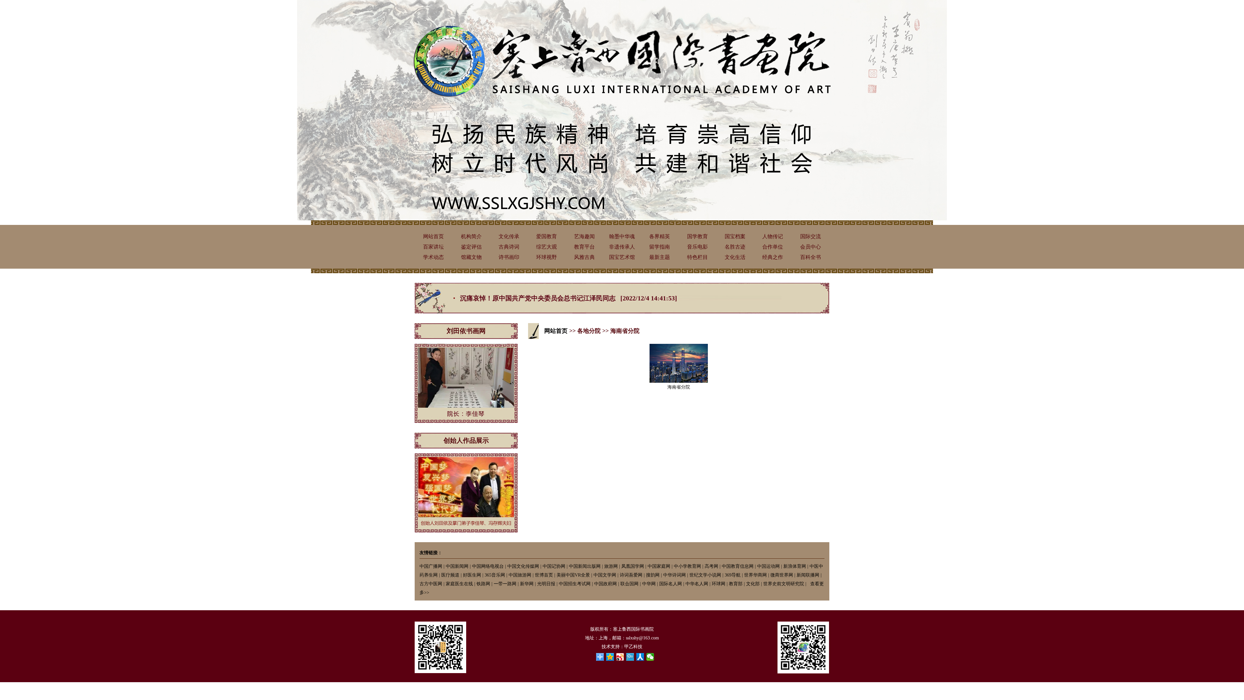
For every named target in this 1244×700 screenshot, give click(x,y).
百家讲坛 (433, 247)
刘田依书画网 (466, 330)
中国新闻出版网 (585, 566)
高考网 (711, 566)
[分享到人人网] (640, 657)
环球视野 (546, 257)
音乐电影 (697, 247)
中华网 (649, 583)
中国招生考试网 (575, 583)
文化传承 (509, 236)
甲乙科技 (633, 646)
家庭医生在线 (459, 583)
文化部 (753, 583)
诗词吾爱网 (631, 575)
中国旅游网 (520, 575)
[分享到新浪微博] (620, 657)
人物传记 (772, 236)
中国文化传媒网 (523, 566)
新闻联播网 (808, 575)
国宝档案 (735, 236)
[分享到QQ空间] (610, 657)
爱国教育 (546, 236)
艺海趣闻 (584, 236)
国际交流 (810, 236)
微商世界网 (781, 575)
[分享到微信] (650, 657)
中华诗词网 (674, 575)
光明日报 (546, 583)
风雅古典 (584, 257)
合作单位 (772, 247)
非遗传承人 (622, 247)
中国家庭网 (659, 566)
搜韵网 (653, 575)
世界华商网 (755, 575)
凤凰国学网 (632, 566)
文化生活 (735, 257)
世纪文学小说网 (705, 575)
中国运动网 (768, 566)
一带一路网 (505, 583)
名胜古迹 (735, 247)
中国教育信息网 (738, 566)
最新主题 (659, 257)
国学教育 (697, 236)
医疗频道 (450, 575)
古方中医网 (431, 583)
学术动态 (433, 257)
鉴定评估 (471, 247)
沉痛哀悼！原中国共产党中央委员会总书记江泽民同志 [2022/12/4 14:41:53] (568, 298)
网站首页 (433, 236)
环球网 (718, 583)
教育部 (736, 583)
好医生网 (472, 575)
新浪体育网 (794, 566)
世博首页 (544, 575)
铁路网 (483, 583)
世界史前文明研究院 (783, 583)
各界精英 (659, 236)
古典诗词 (509, 247)
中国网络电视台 (488, 566)
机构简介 (471, 236)
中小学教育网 (687, 566)
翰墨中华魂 (622, 236)
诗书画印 (509, 257)
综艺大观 (546, 247)
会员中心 (810, 247)
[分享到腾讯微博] (630, 657)
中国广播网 (431, 566)
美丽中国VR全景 (573, 575)
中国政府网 (605, 583)
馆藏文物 (471, 257)
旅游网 (611, 566)
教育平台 (584, 247)
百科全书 (810, 257)
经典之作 (772, 257)
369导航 (733, 575)
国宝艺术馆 (622, 257)
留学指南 (659, 247)
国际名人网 (670, 583)
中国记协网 (554, 566)
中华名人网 (696, 583)
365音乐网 (495, 575)
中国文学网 (604, 575)
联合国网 (629, 583)
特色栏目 (697, 257)
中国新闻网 (457, 566)
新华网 (527, 583)
